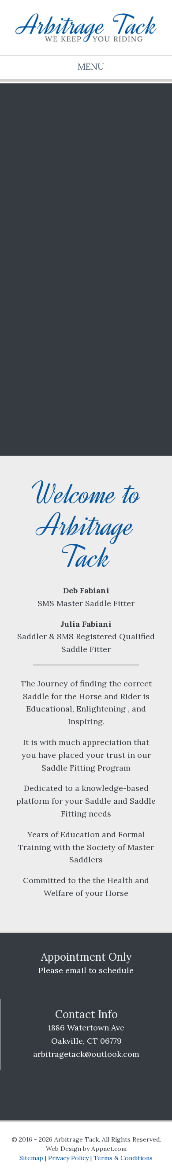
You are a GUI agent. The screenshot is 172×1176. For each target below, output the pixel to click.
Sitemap (31, 1158)
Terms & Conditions (123, 1158)
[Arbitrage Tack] (86, 27)
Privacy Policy (68, 1158)
